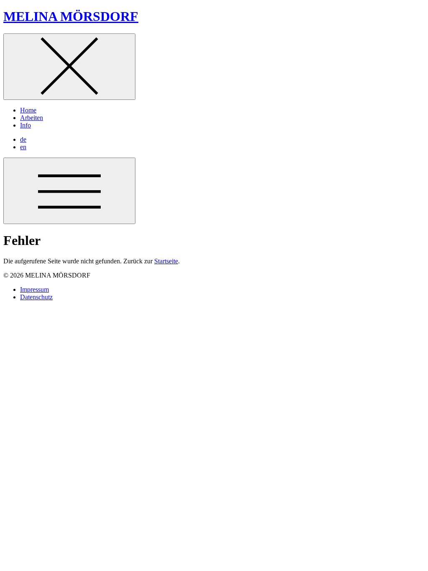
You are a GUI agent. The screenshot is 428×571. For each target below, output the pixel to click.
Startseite (166, 261)
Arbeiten (31, 117)
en (23, 146)
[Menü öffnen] (69, 191)
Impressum (34, 289)
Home (28, 110)
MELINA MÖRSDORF (70, 16)
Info (25, 125)
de (23, 139)
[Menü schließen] (69, 66)
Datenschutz (36, 297)
